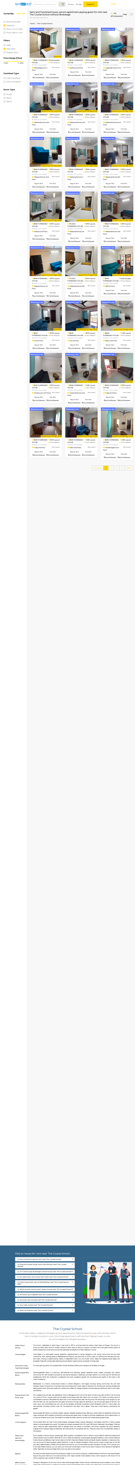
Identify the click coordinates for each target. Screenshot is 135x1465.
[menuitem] (97, 468)
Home (32, 23)
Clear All (21, 14)
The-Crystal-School (44, 23)
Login (113, 4)
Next (129, 468)
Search (90, 4)
